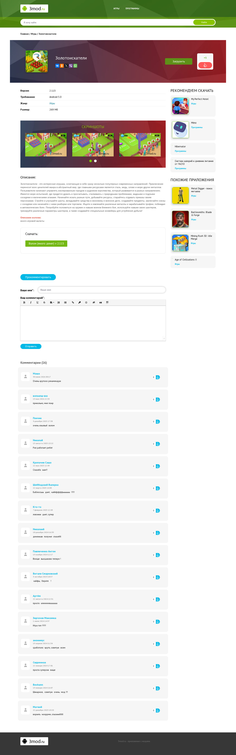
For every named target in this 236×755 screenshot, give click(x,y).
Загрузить (179, 61)
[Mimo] (180, 129)
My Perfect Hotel (200, 99)
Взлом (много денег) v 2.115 (46, 243)
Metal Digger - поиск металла (201, 190)
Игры (116, 8)
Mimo (194, 122)
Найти (204, 22)
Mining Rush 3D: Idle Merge (201, 237)
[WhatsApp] (75, 66)
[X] (66, 66)
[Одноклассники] (62, 66)
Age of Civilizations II (186, 259)
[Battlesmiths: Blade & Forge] (180, 219)
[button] (90, 161)
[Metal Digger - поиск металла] (180, 195)
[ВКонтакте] (57, 66)
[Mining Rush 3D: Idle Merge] (180, 243)
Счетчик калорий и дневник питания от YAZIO (194, 162)
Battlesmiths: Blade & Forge (201, 214)
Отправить (31, 346)
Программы (132, 8)
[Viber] (71, 66)
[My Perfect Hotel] (180, 106)
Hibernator (180, 146)
